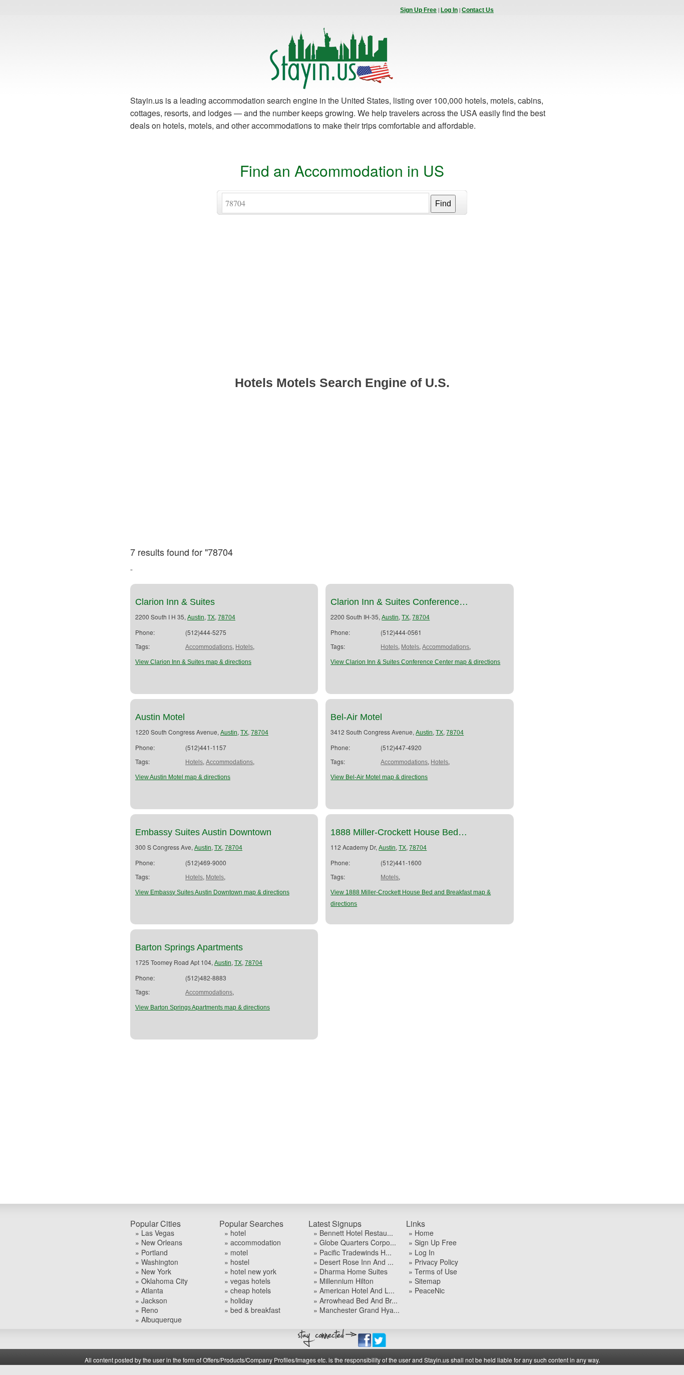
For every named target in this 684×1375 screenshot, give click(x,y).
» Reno (146, 1310)
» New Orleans (158, 1242)
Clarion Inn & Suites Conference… (399, 602)
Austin (195, 617)
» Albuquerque (158, 1319)
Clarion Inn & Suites (175, 602)
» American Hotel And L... (354, 1290)
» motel (236, 1252)
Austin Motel (160, 717)
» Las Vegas (154, 1233)
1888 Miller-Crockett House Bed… (398, 832)
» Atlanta (149, 1290)
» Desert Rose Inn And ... (353, 1262)
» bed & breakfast (252, 1310)
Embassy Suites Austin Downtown (203, 832)
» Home (421, 1233)
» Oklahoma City (161, 1281)
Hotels (244, 646)
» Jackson (151, 1300)
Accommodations (208, 646)
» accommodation (252, 1242)
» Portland (151, 1252)
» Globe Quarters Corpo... (354, 1242)
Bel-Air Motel (356, 717)
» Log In (422, 1252)
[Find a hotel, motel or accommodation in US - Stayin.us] (331, 87)
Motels (410, 646)
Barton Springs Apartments (189, 947)
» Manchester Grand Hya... (356, 1310)
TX (211, 617)
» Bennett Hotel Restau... (353, 1233)
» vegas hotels (247, 1281)
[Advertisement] (342, 305)
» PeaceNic (427, 1290)
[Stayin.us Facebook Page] (364, 1344)
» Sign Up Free (433, 1242)
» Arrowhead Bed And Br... (355, 1300)
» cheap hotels (247, 1290)
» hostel (236, 1262)
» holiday (238, 1300)
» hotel (235, 1233)
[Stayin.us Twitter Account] (379, 1344)
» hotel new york (250, 1271)
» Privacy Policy (433, 1262)
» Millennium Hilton (343, 1281)
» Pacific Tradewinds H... (352, 1252)
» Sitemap (425, 1281)
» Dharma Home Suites (350, 1271)
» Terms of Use (433, 1271)
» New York (153, 1271)
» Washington (156, 1262)
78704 (226, 617)
